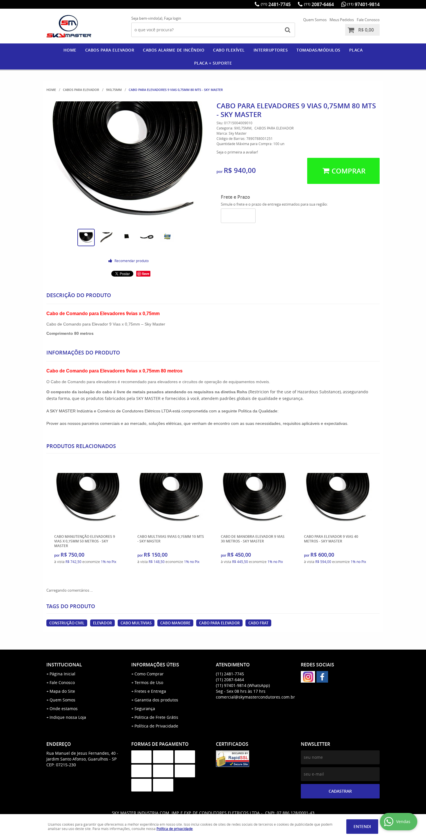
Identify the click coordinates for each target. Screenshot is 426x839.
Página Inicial (62, 674)
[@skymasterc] (308, 677)
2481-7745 (276, 4)
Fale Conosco (368, 19)
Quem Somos (315, 19)
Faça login (172, 18)
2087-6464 (319, 4)
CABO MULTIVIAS (136, 623)
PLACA (356, 50)
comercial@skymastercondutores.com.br (255, 697)
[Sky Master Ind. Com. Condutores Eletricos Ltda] (322, 677)
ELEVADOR (102, 623)
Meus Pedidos (341, 19)
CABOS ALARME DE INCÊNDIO (173, 50)
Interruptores (271, 50)
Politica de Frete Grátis (156, 717)
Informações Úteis (155, 664)
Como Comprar (149, 674)
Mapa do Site (62, 691)
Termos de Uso (148, 682)
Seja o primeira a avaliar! (237, 152)
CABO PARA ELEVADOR (219, 623)
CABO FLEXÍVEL (229, 50)
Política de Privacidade (156, 726)
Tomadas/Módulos (318, 50)
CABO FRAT (258, 623)
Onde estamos (64, 708)
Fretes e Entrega (150, 691)
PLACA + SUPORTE (213, 63)
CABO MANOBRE (175, 623)
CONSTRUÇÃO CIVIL (66, 623)
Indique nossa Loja (68, 717)
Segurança (144, 708)
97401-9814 (363, 4)
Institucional (64, 664)
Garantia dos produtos (156, 700)
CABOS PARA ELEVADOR (109, 50)
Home (70, 50)
